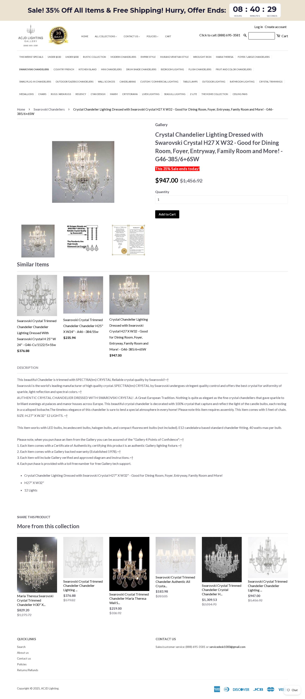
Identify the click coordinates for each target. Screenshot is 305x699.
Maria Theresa (224, 56)
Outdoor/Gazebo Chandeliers (74, 81)
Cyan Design (98, 94)
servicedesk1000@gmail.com (227, 647)
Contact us (131, 36)
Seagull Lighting (174, 94)
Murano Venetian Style (174, 56)
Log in (258, 27)
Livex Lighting (151, 94)
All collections (105, 36)
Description (27, 367)
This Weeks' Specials (31, 56)
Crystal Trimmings (270, 81)
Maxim (114, 94)
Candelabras (128, 81)
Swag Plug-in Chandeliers (35, 81)
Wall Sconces (106, 81)
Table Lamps (190, 81)
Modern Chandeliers (123, 56)
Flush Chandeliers (200, 69)
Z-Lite (193, 94)
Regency (81, 94)
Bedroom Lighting (172, 69)
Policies (152, 36)
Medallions (26, 94)
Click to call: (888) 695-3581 (219, 35)
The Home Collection (214, 94)
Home (84, 36)
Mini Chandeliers (111, 69)
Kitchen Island (87, 69)
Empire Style (148, 56)
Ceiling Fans (240, 94)
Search (21, 647)
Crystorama (130, 94)
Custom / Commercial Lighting (159, 81)
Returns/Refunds (27, 670)
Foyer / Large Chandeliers (254, 56)
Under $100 (54, 56)
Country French (64, 69)
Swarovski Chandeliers (34, 69)
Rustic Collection (94, 56)
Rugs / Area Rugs (61, 94)
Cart (168, 36)
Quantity (162, 192)
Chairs (42, 94)
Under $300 (71, 56)
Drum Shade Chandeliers (141, 69)
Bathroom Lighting (242, 81)
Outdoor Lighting (213, 81)
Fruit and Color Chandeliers (233, 69)
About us (23, 652)
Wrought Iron (202, 56)
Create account (276, 27)
